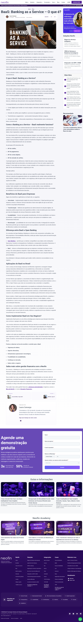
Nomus (45, 568)
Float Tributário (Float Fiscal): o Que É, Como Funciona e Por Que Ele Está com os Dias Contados (74, 99)
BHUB (56, 563)
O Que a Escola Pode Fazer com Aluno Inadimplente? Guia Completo (73, 80)
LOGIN (68, 2)
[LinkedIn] (20, 420)
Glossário (17, 573)
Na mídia (17, 563)
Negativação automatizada (60, 576)
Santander (46, 573)
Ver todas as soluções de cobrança (32, 585)
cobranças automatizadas (35, 387)
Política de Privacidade (5, 618)
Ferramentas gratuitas (20, 576)
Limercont (56, 571)
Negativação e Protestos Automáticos (34, 568)
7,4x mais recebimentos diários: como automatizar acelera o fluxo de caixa (72, 129)
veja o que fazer (79, 5)
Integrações (39, 2)
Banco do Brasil (47, 560)
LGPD (21, 618)
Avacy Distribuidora (58, 560)
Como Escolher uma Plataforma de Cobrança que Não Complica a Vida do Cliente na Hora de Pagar (74, 105)
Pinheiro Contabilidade (59, 579)
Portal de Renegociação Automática (33, 576)
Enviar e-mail (72, 580)
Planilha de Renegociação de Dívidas (74, 563)
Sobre (26, 2)
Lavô (56, 568)
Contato (63, 2)
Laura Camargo (12, 16)
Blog (58, 2)
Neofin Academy (41, 518)
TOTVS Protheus (47, 579)
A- (51, 16)
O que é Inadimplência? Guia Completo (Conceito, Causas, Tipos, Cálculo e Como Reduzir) (73, 93)
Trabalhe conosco (19, 584)
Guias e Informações (41, 479)
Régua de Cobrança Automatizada (33, 560)
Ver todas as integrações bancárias (46, 586)
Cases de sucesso (19, 565)
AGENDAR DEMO (76, 2)
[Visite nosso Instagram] (73, 613)
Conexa (45, 563)
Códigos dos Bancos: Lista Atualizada (74, 568)
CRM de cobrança (24, 5)
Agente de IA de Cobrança (32, 563)
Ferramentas (47, 2)
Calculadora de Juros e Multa (72, 565)
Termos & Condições (14, 618)
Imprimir (46, 16)
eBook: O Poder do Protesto (72, 560)
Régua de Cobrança (16, 5)
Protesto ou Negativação (8, 5)
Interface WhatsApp (31, 579)
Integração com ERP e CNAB (32, 573)
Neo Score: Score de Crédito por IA (33, 571)
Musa (56, 573)
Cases (53, 2)
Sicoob (45, 576)
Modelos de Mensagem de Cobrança (74, 571)
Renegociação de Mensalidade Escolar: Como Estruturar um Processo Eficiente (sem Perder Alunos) (74, 86)
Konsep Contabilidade (59, 565)
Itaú (44, 565)
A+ (55, 16)
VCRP (56, 584)
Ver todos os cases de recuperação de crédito (59, 588)
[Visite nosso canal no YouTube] (77, 613)
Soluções (32, 2)
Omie (45, 571)
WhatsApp (71, 578)
